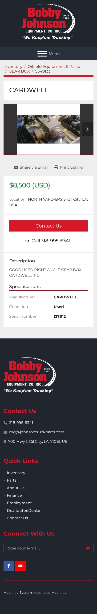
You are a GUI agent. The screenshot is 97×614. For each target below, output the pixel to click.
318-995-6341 (55, 241)
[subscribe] (88, 548)
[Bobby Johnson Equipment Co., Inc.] (30, 374)
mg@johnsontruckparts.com (36, 432)
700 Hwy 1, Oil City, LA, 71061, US (37, 441)
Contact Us (49, 226)
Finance (14, 495)
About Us (15, 488)
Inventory (16, 473)
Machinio (59, 592)
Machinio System (18, 592)
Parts (11, 480)
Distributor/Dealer (23, 510)
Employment (19, 503)
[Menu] (42, 54)
